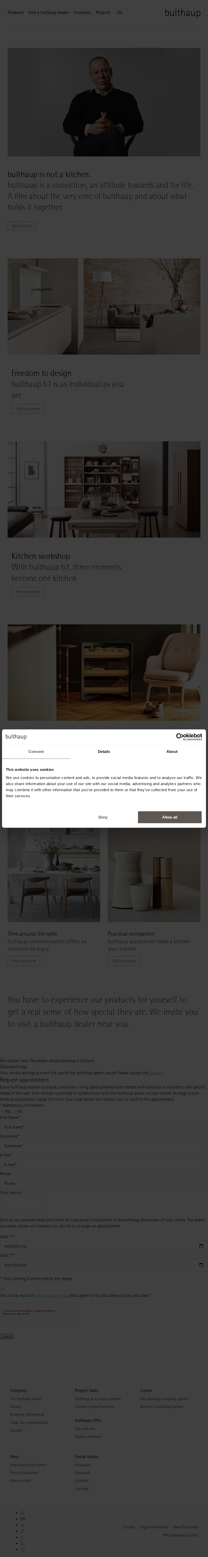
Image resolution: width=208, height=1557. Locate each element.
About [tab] (172, 751)
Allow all (169, 817)
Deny (103, 817)
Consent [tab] (36, 751)
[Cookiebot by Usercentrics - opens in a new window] (180, 737)
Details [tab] (104, 751)
